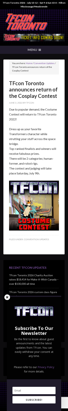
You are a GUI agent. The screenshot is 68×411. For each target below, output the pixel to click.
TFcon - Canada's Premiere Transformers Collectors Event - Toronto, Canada (34, 22)
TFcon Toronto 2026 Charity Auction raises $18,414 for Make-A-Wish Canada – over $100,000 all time (34, 280)
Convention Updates (36, 239)
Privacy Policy (46, 367)
